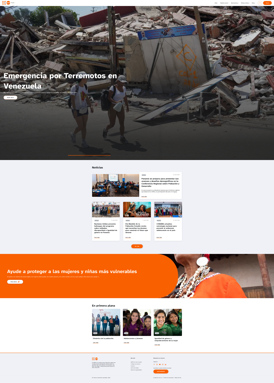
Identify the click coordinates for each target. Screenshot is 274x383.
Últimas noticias (245, 3)
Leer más (144, 196)
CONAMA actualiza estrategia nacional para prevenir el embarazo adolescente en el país (167, 227)
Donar (267, 3)
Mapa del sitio (178, 377)
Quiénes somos (224, 3)
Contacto (133, 366)
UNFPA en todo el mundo (136, 362)
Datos (253, 3)
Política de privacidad (168, 377)
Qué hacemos (234, 3)
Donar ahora (10, 97)
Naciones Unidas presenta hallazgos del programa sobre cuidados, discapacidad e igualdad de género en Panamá (105, 228)
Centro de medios (135, 368)
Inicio (216, 3)
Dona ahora (14, 282)
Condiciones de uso (157, 377)
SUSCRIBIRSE (161, 371)
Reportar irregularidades (136, 370)
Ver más (137, 246)
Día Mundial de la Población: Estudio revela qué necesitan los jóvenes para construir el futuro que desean (136, 228)
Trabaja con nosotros (135, 364)
